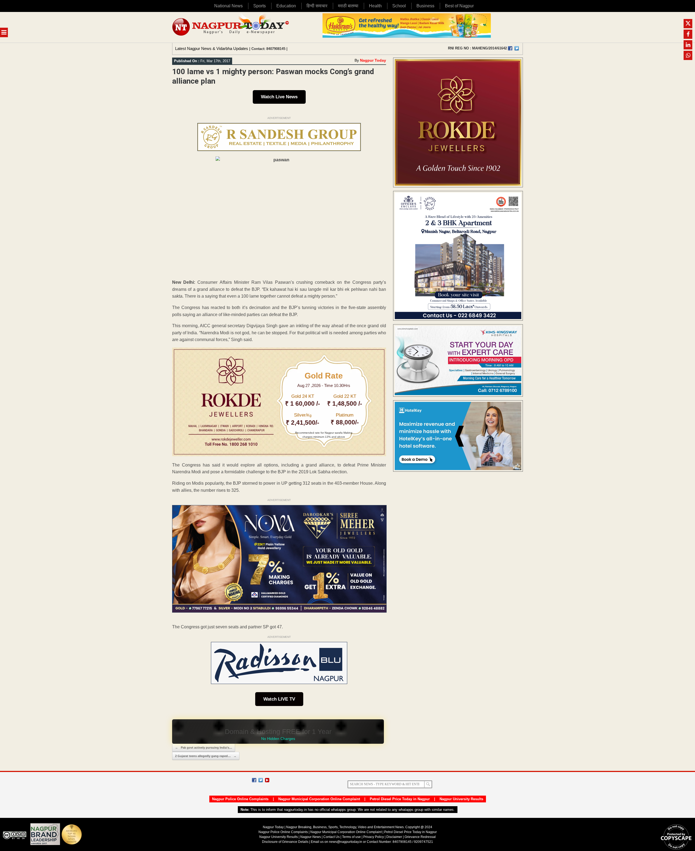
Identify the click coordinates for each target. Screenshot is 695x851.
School (399, 6)
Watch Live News (279, 96)
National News (228, 6)
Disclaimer (394, 837)
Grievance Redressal (420, 837)
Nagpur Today (373, 60)
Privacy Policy (373, 837)
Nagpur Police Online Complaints (240, 799)
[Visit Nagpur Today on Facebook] (510, 48)
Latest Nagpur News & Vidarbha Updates (211, 48)
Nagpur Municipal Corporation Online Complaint (319, 799)
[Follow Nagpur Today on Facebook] (254, 780)
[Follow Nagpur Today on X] (260, 780)
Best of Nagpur (459, 6)
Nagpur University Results (461, 799)
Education (286, 6)
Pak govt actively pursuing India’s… (203, 747)
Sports (259, 6)
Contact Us (331, 837)
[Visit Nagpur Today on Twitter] (516, 48)
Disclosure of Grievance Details (285, 842)
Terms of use (351, 837)
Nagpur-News (310, 837)
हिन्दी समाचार (317, 6)
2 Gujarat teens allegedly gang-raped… (205, 756)
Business (425, 6)
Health (375, 6)
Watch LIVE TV (279, 699)
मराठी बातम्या (348, 6)
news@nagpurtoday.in (345, 842)
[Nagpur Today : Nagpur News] (231, 27)
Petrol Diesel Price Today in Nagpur (400, 799)
